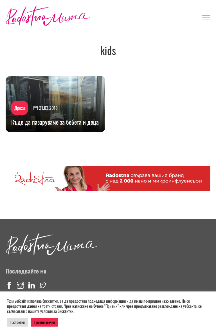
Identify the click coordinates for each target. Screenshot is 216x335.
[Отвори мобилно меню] (206, 17)
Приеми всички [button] (44, 322)
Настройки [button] (17, 322)
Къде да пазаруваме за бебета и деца (55, 121)
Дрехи (19, 107)
